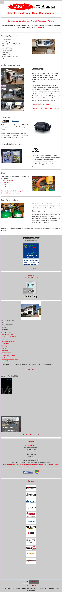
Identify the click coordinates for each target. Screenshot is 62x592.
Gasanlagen (5, 357)
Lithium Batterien (6, 343)
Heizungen (6, 182)
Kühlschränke (7, 185)
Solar (3, 338)
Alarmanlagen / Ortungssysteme (10, 359)
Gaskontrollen (5, 353)
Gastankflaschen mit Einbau (9, 355)
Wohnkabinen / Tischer (7, 334)
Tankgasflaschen (8, 180)
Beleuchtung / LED (6, 352)
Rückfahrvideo (5, 360)
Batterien (4, 345)
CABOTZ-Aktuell (31, 369)
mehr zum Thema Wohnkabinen (41, 104)
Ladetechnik (5, 339)
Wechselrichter (5, 346)
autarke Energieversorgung (9, 336)
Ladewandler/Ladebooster (8, 341)
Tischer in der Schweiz (31, 434)
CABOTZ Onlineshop (31, 585)
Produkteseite (40, 27)
